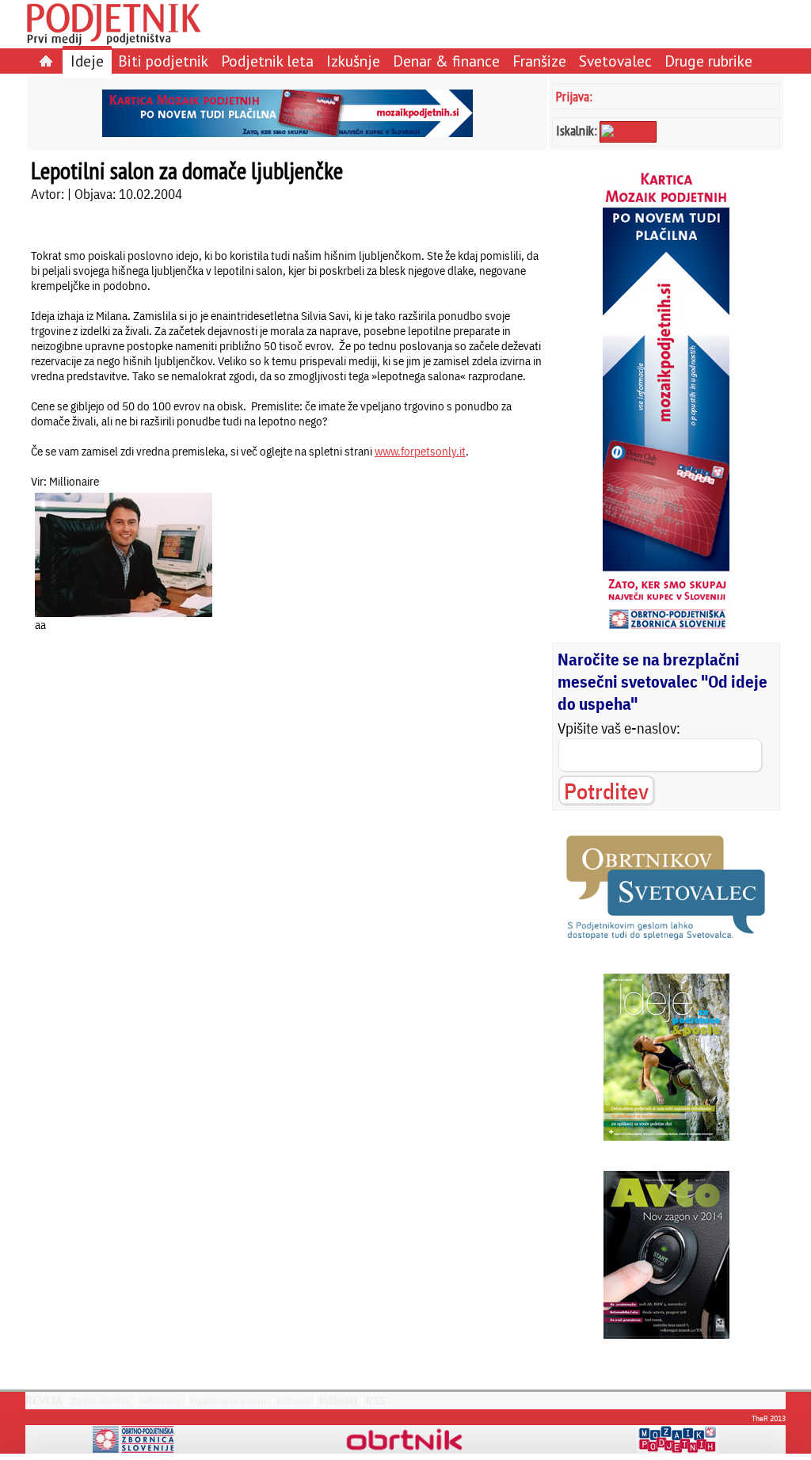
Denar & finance (446, 61)
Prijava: (574, 96)
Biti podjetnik (163, 61)
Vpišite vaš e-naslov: (619, 728)
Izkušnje (353, 61)
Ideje (87, 61)
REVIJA (44, 1400)
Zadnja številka (100, 1401)
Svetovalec (615, 61)
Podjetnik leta (267, 61)
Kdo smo (293, 1401)
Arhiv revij (160, 1401)
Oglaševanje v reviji (228, 1401)
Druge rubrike (708, 61)
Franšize (539, 61)
